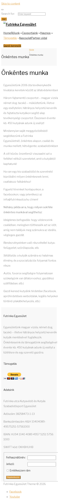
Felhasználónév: (16, 457)
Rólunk (15, 33)
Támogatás (10, 38)
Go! (4, 19)
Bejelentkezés (13, 477)
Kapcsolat (25, 38)
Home (7, 33)
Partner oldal (39, 38)
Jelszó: (10, 464)
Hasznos (45, 33)
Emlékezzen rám (20, 470)
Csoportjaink (30, 33)
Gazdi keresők (12, 45)
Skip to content (10, 3)
